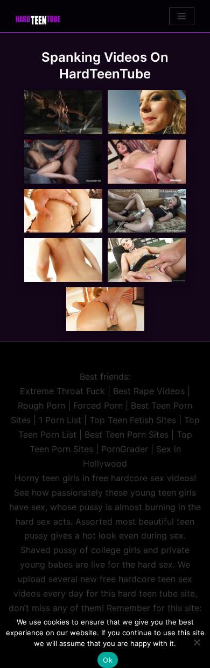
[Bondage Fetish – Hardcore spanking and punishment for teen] (63, 112)
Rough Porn (41, 405)
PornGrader (124, 449)
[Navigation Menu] (181, 16)
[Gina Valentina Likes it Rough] (147, 162)
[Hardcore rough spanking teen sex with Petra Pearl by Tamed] (105, 309)
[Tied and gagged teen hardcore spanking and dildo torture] (147, 211)
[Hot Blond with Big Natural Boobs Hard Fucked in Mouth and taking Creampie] (63, 162)
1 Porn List (60, 420)
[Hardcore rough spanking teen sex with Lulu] (147, 260)
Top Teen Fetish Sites (132, 420)
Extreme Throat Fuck (62, 391)
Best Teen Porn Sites (127, 434)
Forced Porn (98, 405)
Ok (108, 660)
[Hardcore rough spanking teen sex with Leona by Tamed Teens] (63, 211)
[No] (196, 642)
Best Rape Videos (149, 391)
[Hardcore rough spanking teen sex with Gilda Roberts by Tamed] (63, 260)
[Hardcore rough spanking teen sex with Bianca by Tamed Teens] (147, 112)
